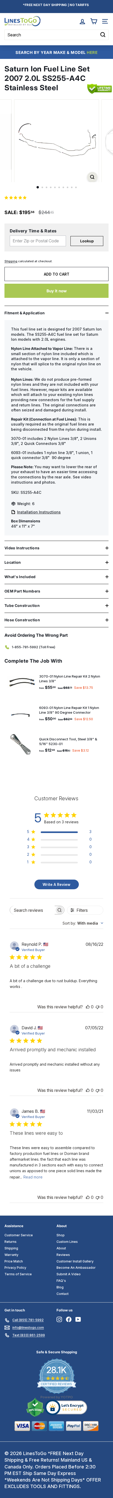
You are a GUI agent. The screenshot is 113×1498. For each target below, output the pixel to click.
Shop (60, 1235)
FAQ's (61, 1281)
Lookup (87, 241)
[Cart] (94, 21)
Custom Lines (67, 1242)
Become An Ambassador (76, 1268)
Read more (33, 1177)
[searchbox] (32, 910)
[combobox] (83, 923)
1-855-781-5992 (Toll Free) (33, 647)
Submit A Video (68, 1274)
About (61, 1248)
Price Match (13, 1261)
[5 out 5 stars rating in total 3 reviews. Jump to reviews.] (16, 197)
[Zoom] (92, 177)
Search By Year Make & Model (56, 52)
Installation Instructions (39, 512)
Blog (60, 1287)
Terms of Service (18, 1274)
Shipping (10, 261)
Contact (62, 1294)
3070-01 (18, 438)
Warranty (11, 1255)
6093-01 (18, 452)
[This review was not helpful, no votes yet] (97, 1006)
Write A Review (56, 884)
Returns (10, 1242)
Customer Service (18, 1235)
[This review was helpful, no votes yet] (88, 1006)
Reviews (63, 1255)
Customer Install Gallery (75, 1261)
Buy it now (57, 290)
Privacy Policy (15, 1268)
